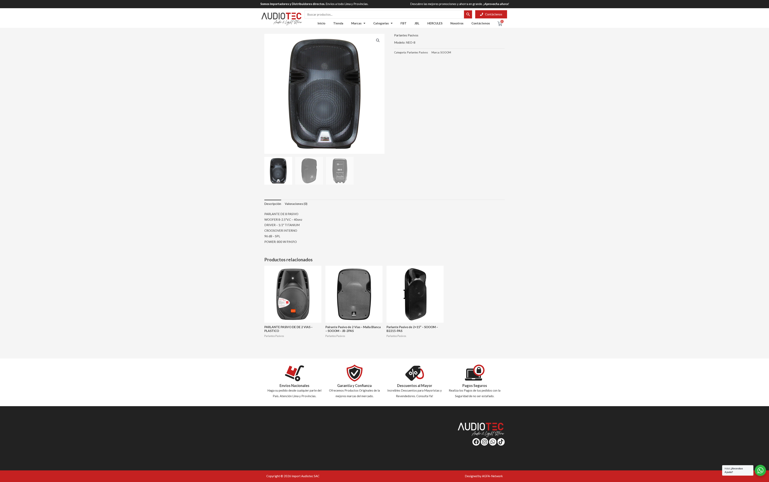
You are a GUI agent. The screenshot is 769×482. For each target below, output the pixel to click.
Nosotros (456, 23)
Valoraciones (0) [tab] (296, 203)
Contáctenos (480, 23)
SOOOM (445, 52)
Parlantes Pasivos (406, 35)
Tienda (338, 23)
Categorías (381, 23)
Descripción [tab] (272, 203)
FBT (404, 23)
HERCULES (434, 23)
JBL (417, 23)
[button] (377, 40)
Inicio (321, 23)
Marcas (356, 23)
